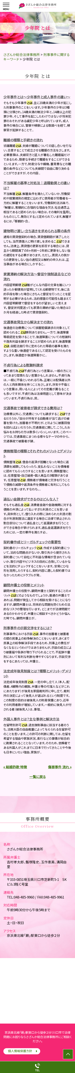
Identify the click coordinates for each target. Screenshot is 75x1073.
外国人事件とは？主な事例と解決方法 (31, 718)
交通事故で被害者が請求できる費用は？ (32, 407)
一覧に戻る (37, 776)
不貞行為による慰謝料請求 (23, 364)
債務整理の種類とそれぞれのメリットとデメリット (37, 453)
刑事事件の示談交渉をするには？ (27, 627)
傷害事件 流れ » (60, 766)
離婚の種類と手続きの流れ (23, 139)
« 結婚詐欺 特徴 (15, 766)
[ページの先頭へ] (68, 1054)
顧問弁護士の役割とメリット (23, 584)
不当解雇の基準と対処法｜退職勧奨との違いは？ (36, 185)
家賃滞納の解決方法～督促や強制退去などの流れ (37, 276)
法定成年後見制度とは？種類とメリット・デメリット (37, 673)
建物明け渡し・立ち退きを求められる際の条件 (37, 230)
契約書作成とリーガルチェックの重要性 (32, 541)
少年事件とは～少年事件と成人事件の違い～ (36, 96)
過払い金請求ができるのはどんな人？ (30, 498)
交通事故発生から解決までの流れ (28, 321)
